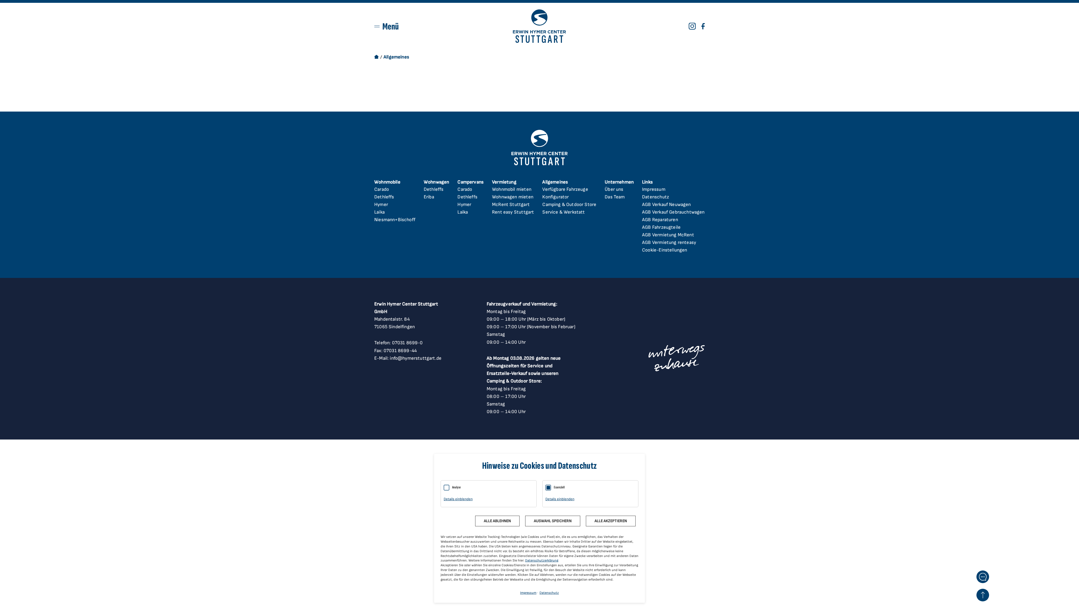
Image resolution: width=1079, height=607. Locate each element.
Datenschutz (655, 197)
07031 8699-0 (407, 343)
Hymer (381, 204)
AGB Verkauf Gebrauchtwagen (673, 212)
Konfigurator (555, 197)
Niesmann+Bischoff (394, 220)
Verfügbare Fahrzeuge (565, 189)
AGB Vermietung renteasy (669, 242)
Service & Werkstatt (563, 212)
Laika (379, 212)
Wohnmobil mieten (511, 189)
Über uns (614, 189)
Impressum (653, 189)
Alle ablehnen (497, 520)
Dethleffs (384, 197)
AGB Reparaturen (660, 220)
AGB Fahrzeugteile (661, 227)
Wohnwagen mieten (512, 197)
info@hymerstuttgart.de (415, 358)
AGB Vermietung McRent (668, 235)
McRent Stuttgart (511, 204)
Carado (381, 189)
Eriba (429, 197)
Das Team (615, 197)
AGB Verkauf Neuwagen (666, 204)
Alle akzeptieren (611, 520)
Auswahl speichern (553, 520)
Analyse (456, 487)
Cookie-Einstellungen (664, 250)
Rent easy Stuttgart (513, 212)
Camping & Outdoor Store (569, 204)
